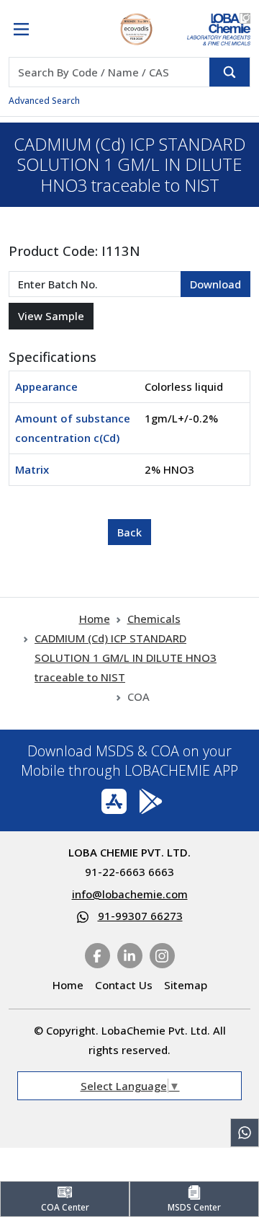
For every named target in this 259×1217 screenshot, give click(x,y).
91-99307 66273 (140, 915)
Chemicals (154, 618)
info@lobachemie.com (130, 894)
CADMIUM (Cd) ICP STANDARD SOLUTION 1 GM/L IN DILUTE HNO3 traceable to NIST (126, 657)
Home (94, 618)
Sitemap (185, 985)
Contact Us (124, 985)
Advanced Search (44, 100)
